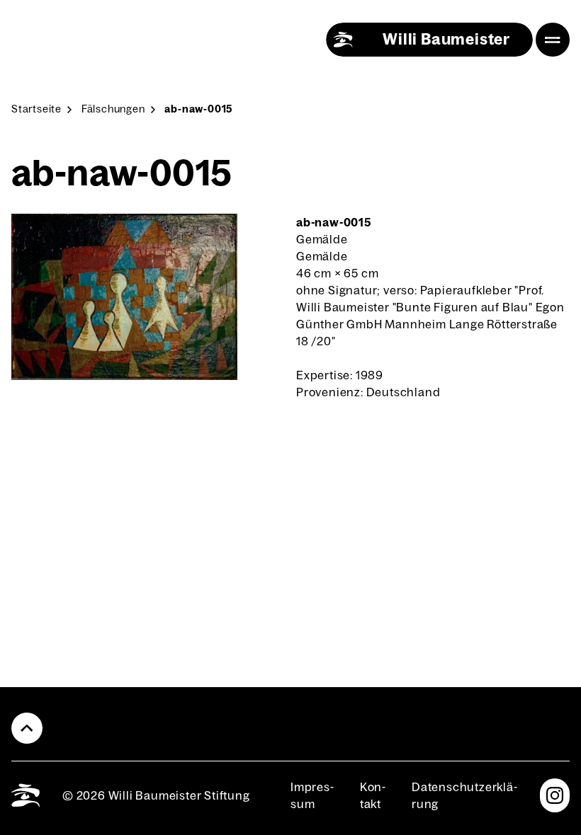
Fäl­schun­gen (113, 109)
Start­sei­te (36, 109)
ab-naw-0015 (198, 109)
